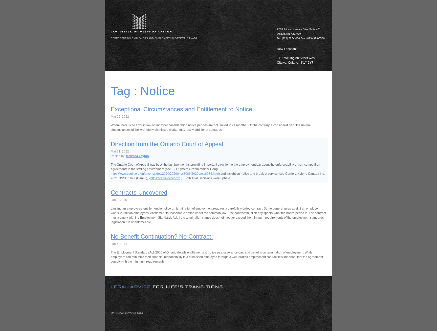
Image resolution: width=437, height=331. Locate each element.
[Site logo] (191, 24)
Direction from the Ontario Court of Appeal (167, 144)
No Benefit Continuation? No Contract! (162, 236)
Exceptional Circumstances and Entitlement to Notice (181, 109)
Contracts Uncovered (139, 192)
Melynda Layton (137, 156)
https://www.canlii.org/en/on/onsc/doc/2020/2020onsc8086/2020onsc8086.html (165, 173)
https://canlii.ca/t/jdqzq (165, 178)
